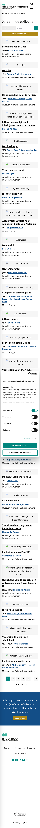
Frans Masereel (20, 643)
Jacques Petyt (8, 299)
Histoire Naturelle (12, 609)
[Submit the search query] (36, 28)
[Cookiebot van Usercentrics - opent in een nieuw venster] (28, 373)
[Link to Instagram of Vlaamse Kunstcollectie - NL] (16, 760)
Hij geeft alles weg (12, 193)
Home (4, 13)
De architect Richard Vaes (16, 476)
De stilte (6, 70)
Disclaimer (31, 748)
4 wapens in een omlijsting (16, 292)
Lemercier (11, 346)
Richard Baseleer (16, 50)
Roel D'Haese (8, 248)
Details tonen (28, 439)
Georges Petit (22, 504)
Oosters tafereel (11, 268)
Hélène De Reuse (10, 129)
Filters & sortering (18, 34)
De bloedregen (10, 146)
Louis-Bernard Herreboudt (19, 296)
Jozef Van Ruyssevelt (12, 197)
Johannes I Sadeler (16, 98)
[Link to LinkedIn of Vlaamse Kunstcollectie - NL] (20, 760)
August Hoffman (15, 227)
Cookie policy (19, 748)
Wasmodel (8, 245)
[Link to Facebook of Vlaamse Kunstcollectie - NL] (13, 760)
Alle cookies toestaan (20, 445)
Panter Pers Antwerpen (18, 150)
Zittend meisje (10, 319)
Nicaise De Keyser (10, 532)
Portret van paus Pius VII (16, 552)
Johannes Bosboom (17, 272)
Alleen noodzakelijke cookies (20, 452)
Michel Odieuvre (20, 665)
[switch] (34, 417)
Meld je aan (20, 718)
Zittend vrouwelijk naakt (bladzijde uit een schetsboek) (18, 124)
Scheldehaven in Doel (14, 46)
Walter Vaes (12, 480)
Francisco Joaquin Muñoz (16, 342)
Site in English (20, 753)
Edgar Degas (8, 173)
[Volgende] (36, 679)
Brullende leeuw (11, 500)
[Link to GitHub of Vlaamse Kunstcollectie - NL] (23, 760)
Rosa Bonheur (8, 504)
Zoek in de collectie (17, 13)
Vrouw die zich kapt (13, 169)
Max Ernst (12, 613)
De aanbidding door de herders (19, 94)
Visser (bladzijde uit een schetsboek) (15, 638)
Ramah (10, 74)
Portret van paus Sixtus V (16, 661)
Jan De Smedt (13, 322)
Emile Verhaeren (23, 74)
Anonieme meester (11, 555)
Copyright (8, 748)
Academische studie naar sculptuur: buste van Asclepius (19, 222)
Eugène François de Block (19, 459)
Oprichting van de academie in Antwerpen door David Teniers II (19, 583)
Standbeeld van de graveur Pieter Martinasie (17, 527)
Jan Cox (33, 150)
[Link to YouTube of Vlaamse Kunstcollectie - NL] (27, 760)
